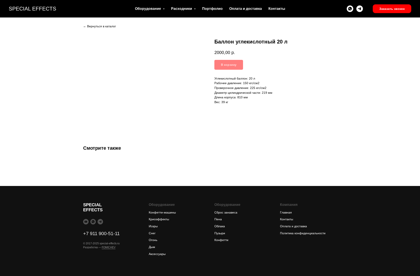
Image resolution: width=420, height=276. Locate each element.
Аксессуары (157, 254)
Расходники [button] (182, 8)
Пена (218, 219)
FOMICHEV (109, 247)
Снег (152, 233)
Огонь (153, 240)
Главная (286, 212)
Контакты (276, 8)
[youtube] (86, 221)
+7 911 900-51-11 (101, 233)
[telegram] (359, 8)
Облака (219, 226)
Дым (152, 247)
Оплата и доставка (245, 8)
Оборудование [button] (148, 8)
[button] (392, 8)
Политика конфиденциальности (303, 233)
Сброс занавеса (225, 212)
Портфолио (212, 8)
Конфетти (221, 240)
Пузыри (219, 233)
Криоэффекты (159, 219)
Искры (153, 226)
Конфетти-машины (162, 212)
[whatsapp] (350, 8)
